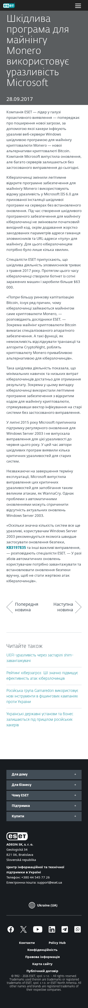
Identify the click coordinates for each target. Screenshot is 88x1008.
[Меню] (78, 5)
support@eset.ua (49, 882)
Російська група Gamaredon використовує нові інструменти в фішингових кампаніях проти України (42, 696)
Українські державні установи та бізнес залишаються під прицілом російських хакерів (39, 719)
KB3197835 (16, 547)
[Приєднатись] (77, 931)
